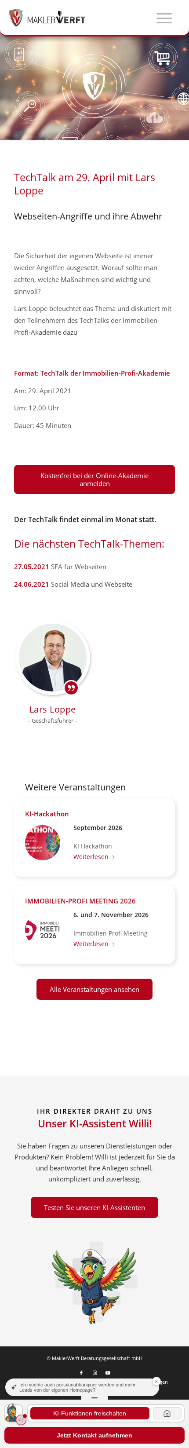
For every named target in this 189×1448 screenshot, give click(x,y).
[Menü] (160, 17)
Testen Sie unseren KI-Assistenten (94, 1207)
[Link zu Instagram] (94, 1372)
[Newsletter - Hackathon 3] (42, 842)
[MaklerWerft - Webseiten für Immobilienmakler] (76, 17)
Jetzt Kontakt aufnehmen (94, 1435)
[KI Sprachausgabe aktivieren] (21, 1420)
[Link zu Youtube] (107, 1372)
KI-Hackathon (47, 813)
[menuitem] (160, 17)
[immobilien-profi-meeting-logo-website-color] (42, 929)
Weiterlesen (91, 856)
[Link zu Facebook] (81, 1372)
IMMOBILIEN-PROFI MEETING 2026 (80, 900)
